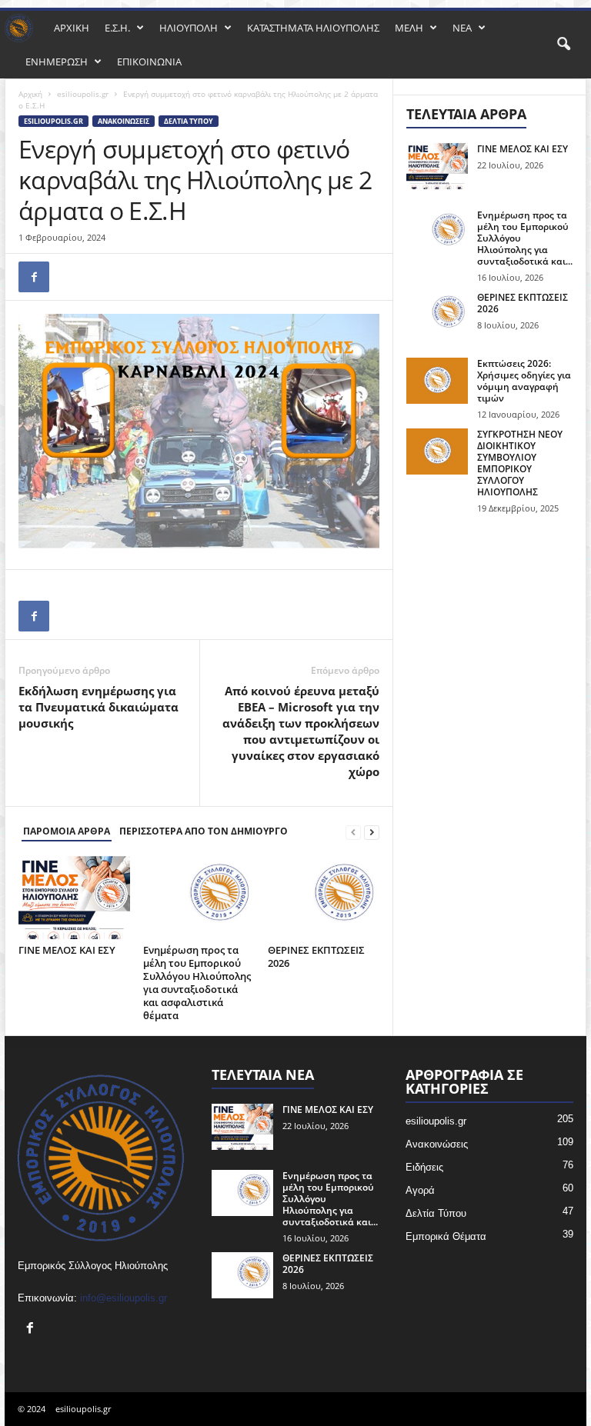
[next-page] (371, 832)
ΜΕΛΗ (409, 28)
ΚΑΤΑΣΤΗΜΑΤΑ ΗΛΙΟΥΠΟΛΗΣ (313, 28)
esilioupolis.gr (83, 93)
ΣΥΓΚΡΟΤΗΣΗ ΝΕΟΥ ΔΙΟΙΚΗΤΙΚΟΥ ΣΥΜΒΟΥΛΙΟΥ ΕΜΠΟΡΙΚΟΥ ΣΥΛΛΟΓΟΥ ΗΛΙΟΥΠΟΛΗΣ (520, 463)
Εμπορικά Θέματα (446, 1236)
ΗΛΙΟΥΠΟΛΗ (188, 28)
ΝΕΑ (462, 28)
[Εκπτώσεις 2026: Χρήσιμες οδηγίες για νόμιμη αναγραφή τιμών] (437, 381)
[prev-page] (353, 832)
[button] (563, 45)
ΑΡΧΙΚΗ (71, 28)
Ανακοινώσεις (123, 121)
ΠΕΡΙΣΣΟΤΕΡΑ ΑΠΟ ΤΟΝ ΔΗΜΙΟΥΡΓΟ (203, 831)
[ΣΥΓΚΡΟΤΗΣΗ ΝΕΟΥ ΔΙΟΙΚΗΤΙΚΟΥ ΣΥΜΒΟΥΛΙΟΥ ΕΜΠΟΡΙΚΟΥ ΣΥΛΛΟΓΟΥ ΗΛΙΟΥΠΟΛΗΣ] (437, 451)
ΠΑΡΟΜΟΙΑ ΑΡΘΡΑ (66, 831)
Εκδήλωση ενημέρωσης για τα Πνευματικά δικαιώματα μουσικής (98, 707)
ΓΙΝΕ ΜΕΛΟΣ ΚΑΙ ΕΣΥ (66, 950)
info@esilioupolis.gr (123, 1298)
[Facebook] (33, 277)
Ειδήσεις (424, 1167)
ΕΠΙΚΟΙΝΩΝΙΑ (149, 61)
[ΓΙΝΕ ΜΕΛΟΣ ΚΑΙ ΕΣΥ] (74, 897)
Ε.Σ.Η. (117, 28)
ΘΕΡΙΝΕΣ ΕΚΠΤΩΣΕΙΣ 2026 (316, 956)
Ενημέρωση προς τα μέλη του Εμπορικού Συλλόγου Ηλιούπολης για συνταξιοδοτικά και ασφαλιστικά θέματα (197, 982)
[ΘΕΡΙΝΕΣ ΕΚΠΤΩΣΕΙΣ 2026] (323, 897)
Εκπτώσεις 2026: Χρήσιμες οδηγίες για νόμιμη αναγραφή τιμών (524, 381)
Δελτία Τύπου (188, 121)
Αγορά (420, 1190)
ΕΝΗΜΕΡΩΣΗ (56, 61)
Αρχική (30, 93)
